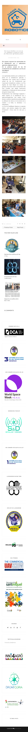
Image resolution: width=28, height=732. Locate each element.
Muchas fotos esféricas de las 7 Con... (12, 255)
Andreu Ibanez (13, 57)
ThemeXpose (18, 728)
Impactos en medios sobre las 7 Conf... (11, 299)
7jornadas (8, 223)
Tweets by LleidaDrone (10, 642)
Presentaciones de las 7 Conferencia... (10, 277)
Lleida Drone (5, 5)
